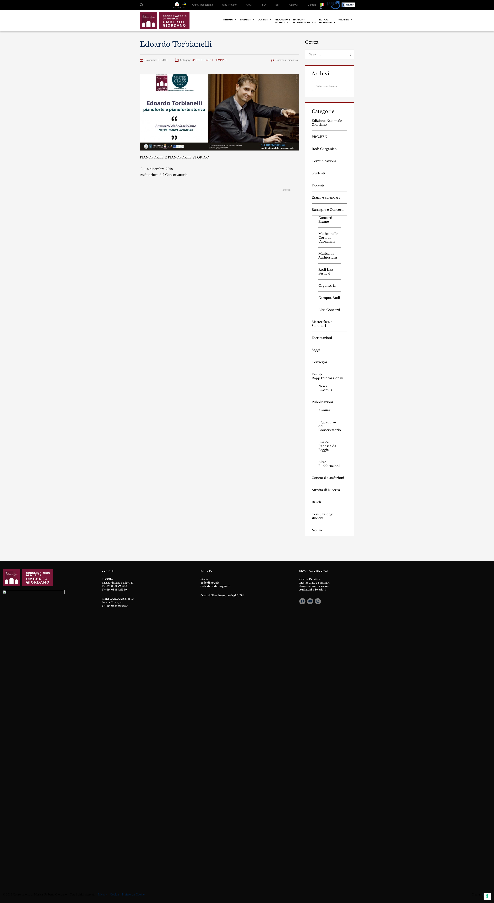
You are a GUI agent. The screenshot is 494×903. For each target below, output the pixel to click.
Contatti (312, 4)
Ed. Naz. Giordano (325, 19)
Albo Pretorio (229, 4)
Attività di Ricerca (326, 490)
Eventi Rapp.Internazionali (327, 376)
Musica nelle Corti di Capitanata (328, 237)
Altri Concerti (329, 310)
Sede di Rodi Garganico (215, 586)
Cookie (114, 894)
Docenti (263, 19)
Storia (204, 579)
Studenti (245, 19)
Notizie (317, 530)
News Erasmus (325, 388)
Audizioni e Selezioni (312, 589)
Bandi (316, 502)
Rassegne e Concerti (327, 209)
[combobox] (329, 86)
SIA (264, 4)
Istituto (228, 19)
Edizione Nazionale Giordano (327, 122)
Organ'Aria (327, 285)
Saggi (316, 350)
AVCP (249, 4)
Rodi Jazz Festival (325, 271)
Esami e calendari (326, 197)
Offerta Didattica (309, 579)
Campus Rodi (329, 298)
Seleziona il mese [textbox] (326, 86)
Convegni (319, 362)
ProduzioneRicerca (282, 19)
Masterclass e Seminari (209, 60)
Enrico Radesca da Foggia (327, 446)
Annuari (324, 410)
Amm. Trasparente (202, 4)
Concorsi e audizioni (328, 478)
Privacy (102, 894)
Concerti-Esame (325, 219)
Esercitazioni (322, 338)
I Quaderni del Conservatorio (329, 426)
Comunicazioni (324, 161)
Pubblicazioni (322, 402)
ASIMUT (294, 4)
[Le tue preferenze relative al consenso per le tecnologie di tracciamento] (487, 896)
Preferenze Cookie (133, 894)
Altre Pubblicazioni (329, 464)
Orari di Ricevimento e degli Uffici (222, 595)
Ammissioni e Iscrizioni (314, 586)
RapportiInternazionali (303, 19)
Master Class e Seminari (314, 582)
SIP (277, 4)
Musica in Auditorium (327, 255)
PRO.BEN (343, 19)
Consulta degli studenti (323, 516)
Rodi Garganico (324, 149)
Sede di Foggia (209, 582)
